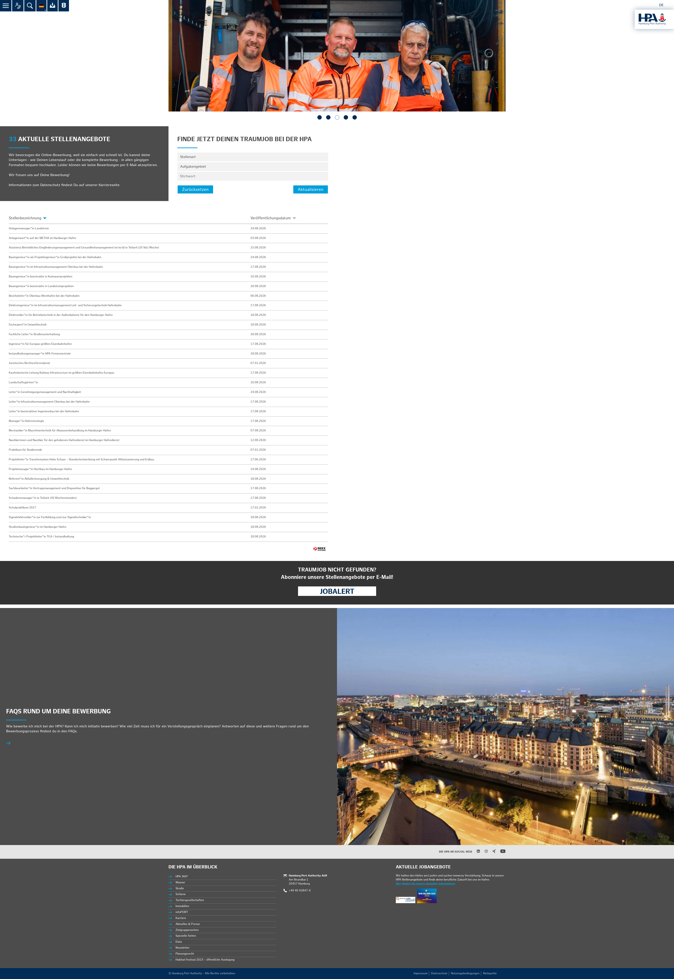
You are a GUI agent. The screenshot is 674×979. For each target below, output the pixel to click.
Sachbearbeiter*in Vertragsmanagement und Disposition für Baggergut (54, 488)
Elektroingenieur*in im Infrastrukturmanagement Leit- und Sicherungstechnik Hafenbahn (65, 305)
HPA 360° (182, 876)
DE (661, 5)
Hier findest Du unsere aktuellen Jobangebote (425, 883)
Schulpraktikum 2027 (22, 507)
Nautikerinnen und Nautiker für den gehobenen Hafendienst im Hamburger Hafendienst (64, 440)
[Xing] (492, 852)
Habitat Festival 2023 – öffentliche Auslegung (205, 959)
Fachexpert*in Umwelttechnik (28, 324)
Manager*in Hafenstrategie (26, 421)
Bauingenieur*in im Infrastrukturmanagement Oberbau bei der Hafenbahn (56, 267)
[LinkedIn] (476, 852)
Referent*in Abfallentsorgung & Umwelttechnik (39, 479)
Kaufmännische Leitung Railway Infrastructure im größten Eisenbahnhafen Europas (61, 372)
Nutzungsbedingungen (465, 973)
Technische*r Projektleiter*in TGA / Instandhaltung (41, 536)
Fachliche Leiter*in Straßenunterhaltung (34, 334)
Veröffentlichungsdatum (270, 218)
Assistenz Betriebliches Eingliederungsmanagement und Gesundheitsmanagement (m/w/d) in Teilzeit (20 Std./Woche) (84, 247)
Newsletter (183, 948)
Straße (180, 888)
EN (669, 5)
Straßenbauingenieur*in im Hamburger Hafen (37, 527)
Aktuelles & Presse (188, 924)
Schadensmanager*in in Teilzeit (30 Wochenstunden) (43, 498)
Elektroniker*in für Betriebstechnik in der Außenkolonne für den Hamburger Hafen (61, 315)
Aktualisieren (310, 189)
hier (124, 185)
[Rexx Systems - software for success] (319, 549)
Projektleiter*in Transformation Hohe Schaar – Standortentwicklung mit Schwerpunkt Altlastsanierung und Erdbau (81, 459)
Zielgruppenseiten (187, 930)
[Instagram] (484, 852)
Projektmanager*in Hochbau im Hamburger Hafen (40, 469)
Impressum (421, 973)
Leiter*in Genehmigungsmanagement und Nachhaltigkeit (45, 392)
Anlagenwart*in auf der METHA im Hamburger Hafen (42, 238)
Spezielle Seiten (186, 936)
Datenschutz (439, 973)
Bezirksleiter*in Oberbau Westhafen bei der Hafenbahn (44, 296)
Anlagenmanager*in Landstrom (29, 228)
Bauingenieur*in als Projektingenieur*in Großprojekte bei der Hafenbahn (55, 257)
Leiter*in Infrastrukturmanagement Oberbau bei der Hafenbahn (49, 401)
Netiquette (490, 973)
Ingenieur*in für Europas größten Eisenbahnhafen (40, 344)
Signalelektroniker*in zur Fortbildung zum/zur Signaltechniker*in (50, 517)
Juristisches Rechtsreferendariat (29, 363)
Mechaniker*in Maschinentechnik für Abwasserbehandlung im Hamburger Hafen (60, 430)
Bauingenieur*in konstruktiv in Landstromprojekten (41, 286)
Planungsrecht (185, 953)
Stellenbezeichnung (25, 218)
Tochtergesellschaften (190, 900)
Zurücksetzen (195, 189)
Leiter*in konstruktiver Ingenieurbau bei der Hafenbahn (44, 411)
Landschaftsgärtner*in (23, 382)
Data (179, 942)
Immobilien (182, 906)
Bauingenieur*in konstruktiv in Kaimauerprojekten (40, 276)
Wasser (180, 882)
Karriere (181, 918)
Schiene (181, 894)
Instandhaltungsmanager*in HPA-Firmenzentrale (40, 353)
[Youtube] (500, 853)
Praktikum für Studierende (25, 450)
